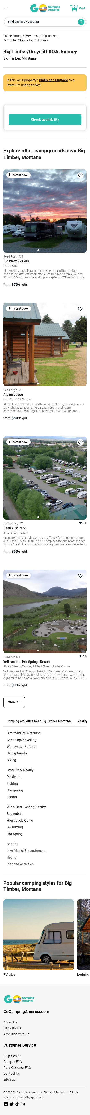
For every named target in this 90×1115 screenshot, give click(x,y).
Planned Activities (20, 864)
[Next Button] (82, 210)
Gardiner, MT (11, 657)
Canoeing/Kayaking (22, 740)
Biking (11, 760)
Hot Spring (15, 834)
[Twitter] (12, 1105)
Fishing (12, 784)
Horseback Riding (20, 820)
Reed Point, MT (13, 256)
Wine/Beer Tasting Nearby (26, 807)
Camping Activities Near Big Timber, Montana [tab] (39, 721)
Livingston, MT (13, 523)
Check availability (45, 120)
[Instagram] (22, 1105)
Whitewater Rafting (21, 747)
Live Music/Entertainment (26, 851)
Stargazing (15, 790)
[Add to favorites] (80, 175)
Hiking (11, 857)
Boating (12, 844)
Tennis (12, 797)
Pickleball (14, 777)
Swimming (15, 827)
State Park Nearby (20, 770)
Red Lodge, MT (13, 390)
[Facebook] (6, 1105)
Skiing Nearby (17, 753)
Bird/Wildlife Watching (24, 733)
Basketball (15, 814)
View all (14, 702)
